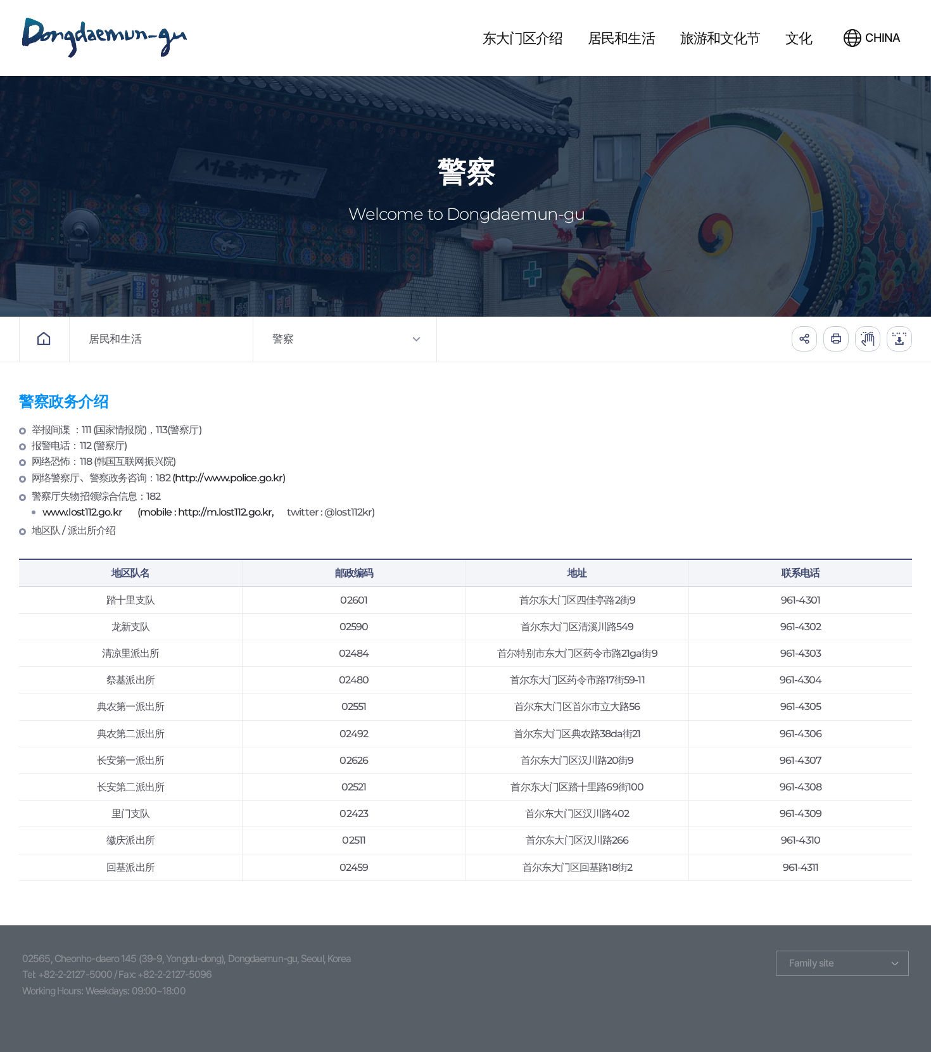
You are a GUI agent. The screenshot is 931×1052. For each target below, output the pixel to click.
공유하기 (804, 339)
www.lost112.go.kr (82, 512)
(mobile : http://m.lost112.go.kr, (205, 512)
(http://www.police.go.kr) (229, 478)
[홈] (44, 339)
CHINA (882, 37)
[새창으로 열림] (867, 339)
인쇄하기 (836, 339)
